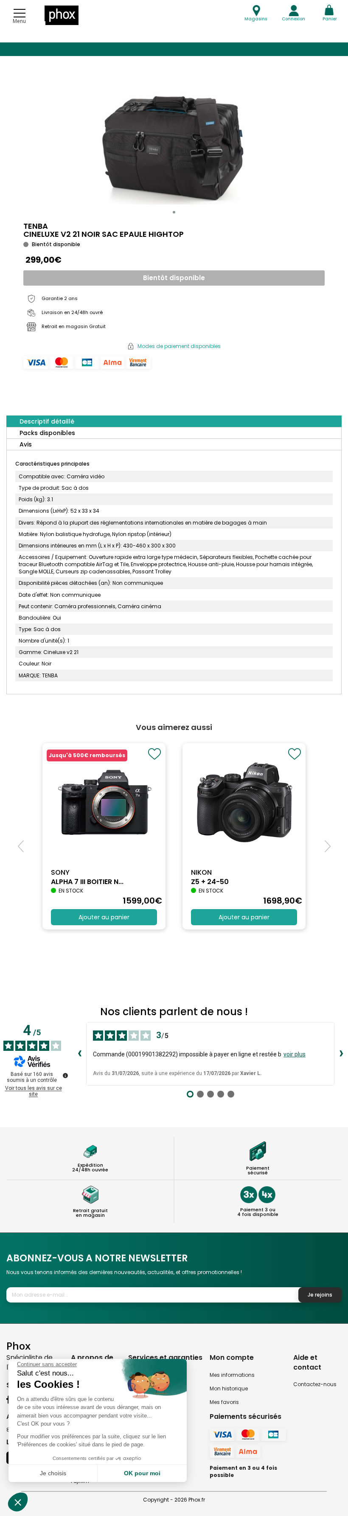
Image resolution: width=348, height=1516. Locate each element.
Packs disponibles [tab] (47, 433)
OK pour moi (142, 1473)
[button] (174, 212)
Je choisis (53, 1473)
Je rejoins (320, 1294)
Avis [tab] (26, 444)
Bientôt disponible (174, 277)
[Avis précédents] (79, 1054)
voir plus (294, 1054)
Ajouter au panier (104, 917)
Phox (18, 1346)
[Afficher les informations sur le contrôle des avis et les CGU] (65, 1075)
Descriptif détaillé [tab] (47, 421)
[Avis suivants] (341, 1054)
